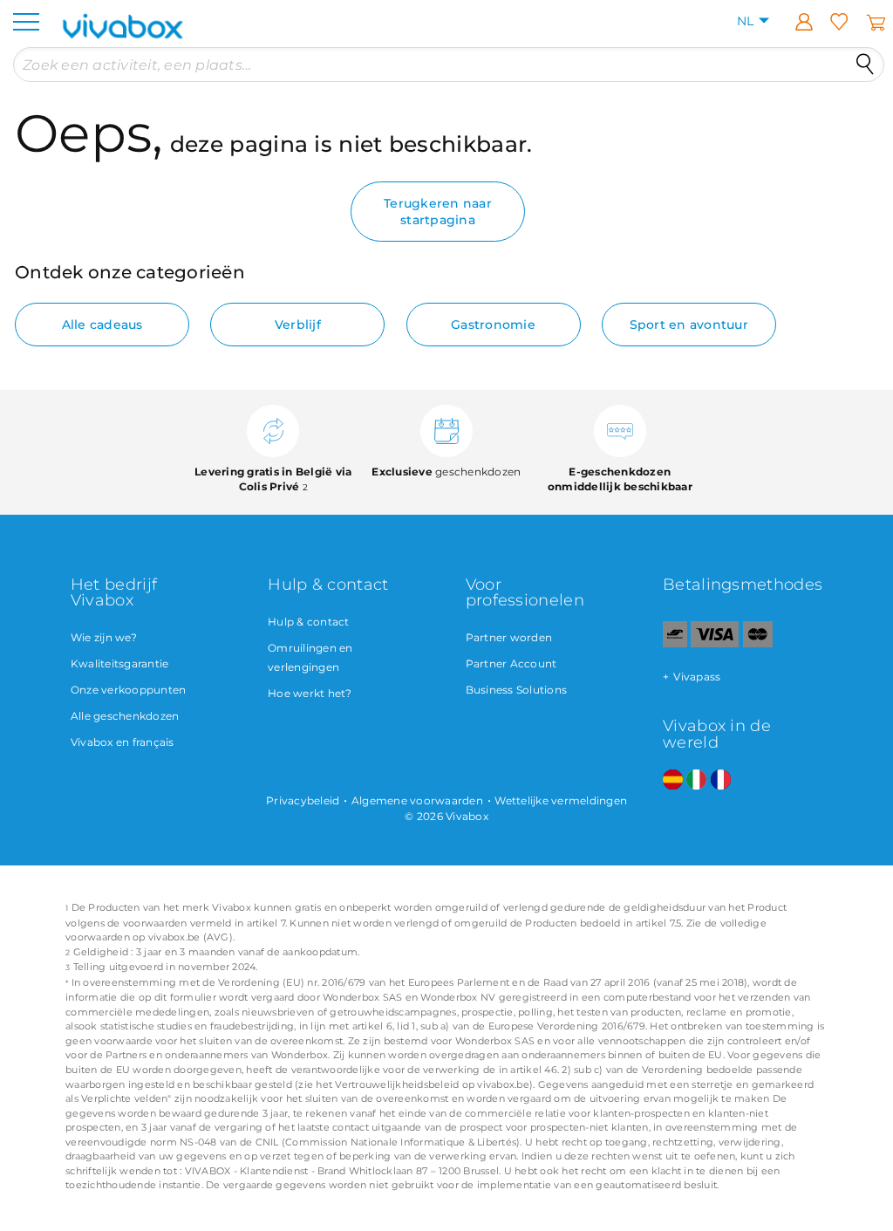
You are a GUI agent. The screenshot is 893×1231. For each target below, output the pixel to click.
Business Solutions (517, 689)
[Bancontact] (675, 643)
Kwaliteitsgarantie (120, 663)
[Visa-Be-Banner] (715, 643)
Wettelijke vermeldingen (560, 800)
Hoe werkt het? (310, 693)
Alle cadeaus (102, 324)
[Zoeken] (865, 64)
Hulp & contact (309, 621)
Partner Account (511, 663)
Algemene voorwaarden (417, 800)
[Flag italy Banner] (696, 780)
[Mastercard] (758, 643)
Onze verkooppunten (129, 689)
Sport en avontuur (689, 324)
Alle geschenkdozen (125, 715)
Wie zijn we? (104, 637)
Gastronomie (493, 324)
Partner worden (509, 637)
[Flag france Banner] (721, 780)
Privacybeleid (302, 800)
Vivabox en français (122, 742)
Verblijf (298, 324)
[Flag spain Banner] (673, 780)
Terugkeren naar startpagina (438, 211)
